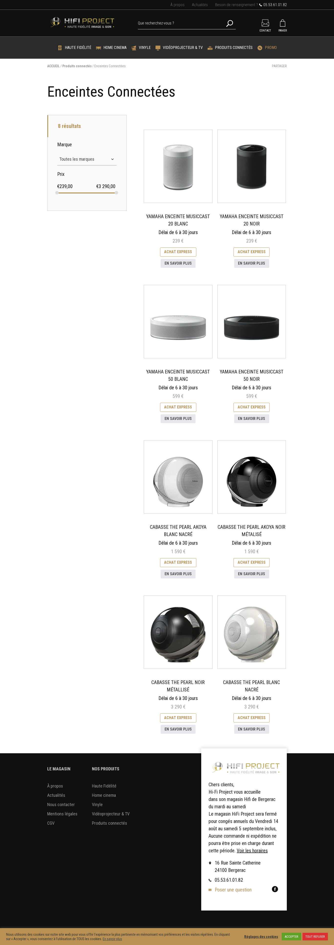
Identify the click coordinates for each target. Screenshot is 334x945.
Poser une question (233, 890)
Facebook (275, 889)
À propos (177, 4)
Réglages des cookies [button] (261, 936)
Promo (271, 47)
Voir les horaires (252, 851)
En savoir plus (178, 263)
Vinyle (145, 47)
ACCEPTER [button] (291, 936)
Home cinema (115, 47)
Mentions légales (62, 813)
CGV (51, 823)
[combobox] (87, 159)
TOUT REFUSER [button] (315, 936)
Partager (279, 66)
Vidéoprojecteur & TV (183, 47)
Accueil (53, 66)
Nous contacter (61, 804)
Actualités (200, 4)
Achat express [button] (178, 251)
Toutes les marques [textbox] (76, 159)
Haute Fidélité (78, 47)
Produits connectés (234, 47)
